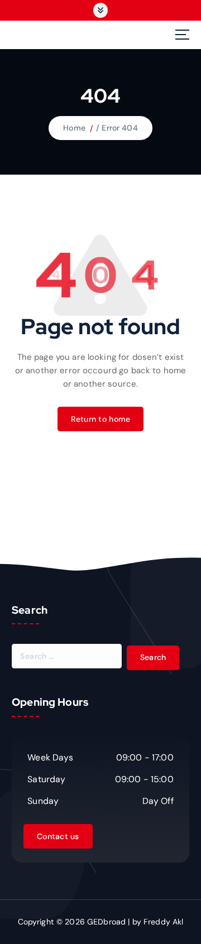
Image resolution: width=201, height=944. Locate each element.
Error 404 (119, 128)
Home (74, 128)
